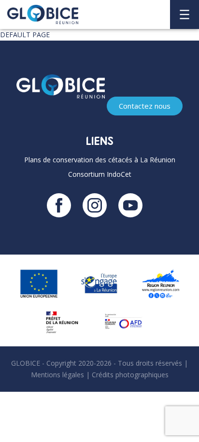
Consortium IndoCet (99, 174)
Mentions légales (57, 374)
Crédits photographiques (130, 374)
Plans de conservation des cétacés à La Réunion (99, 159)
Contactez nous (145, 106)
